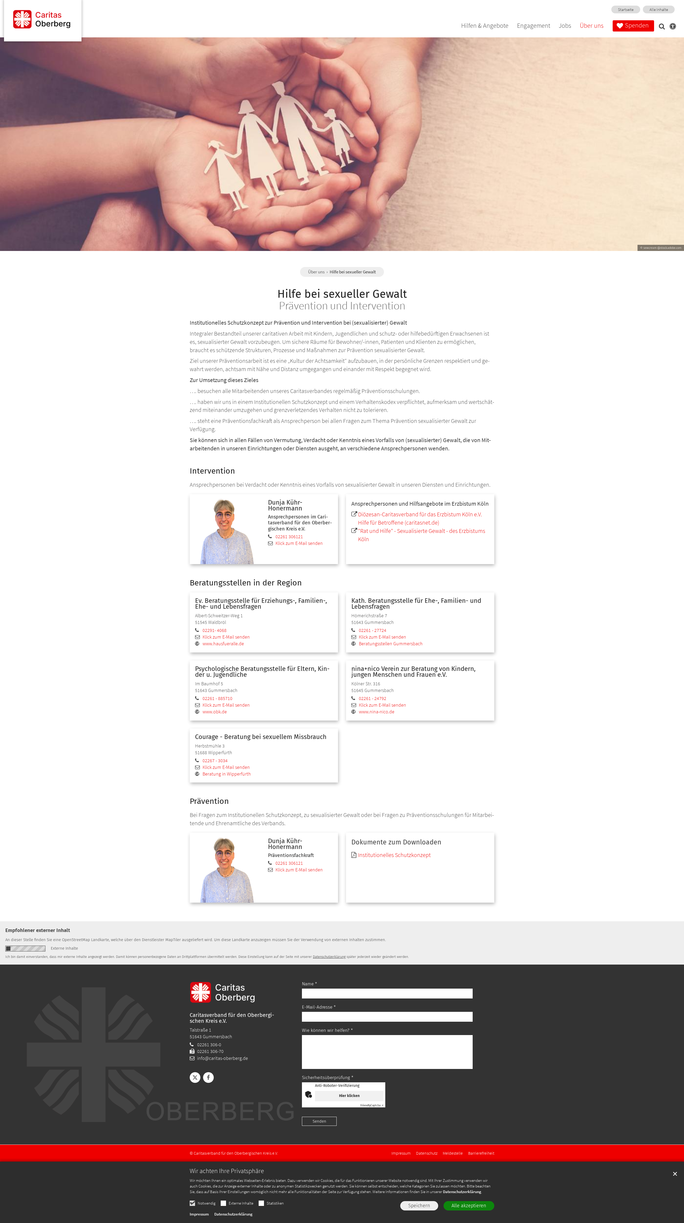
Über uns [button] (592, 26)
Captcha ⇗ (371, 1105)
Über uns (316, 272)
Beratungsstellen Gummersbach (391, 643)
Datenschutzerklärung (462, 1191)
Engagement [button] (533, 26)
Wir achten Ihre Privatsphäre (227, 1171)
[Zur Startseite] (42, 21)
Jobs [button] (565, 26)
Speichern (419, 1206)
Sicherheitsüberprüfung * (327, 1077)
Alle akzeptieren (469, 1206)
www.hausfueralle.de (223, 643)
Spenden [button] (637, 25)
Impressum (199, 1214)
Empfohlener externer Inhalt (37, 930)
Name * (309, 984)
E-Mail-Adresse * (319, 1007)
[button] (660, 27)
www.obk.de (215, 712)
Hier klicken (349, 1096)
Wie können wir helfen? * (327, 1030)
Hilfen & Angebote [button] (484, 26)
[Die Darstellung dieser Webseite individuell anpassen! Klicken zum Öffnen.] (671, 27)
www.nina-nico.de (376, 712)
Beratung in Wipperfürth (227, 774)
